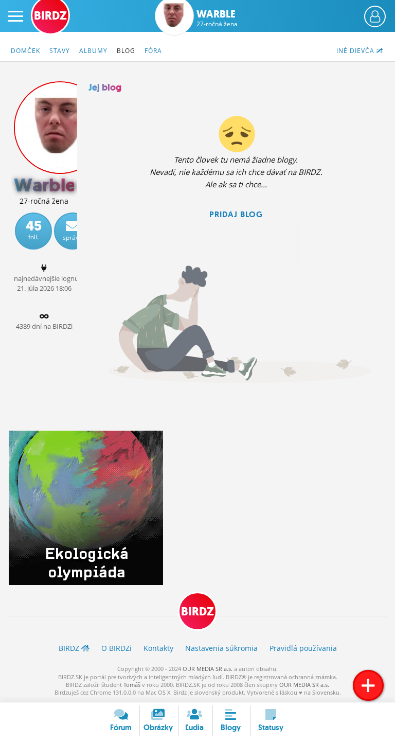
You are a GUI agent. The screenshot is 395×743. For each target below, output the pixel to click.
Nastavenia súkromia (221, 648)
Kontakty (158, 648)
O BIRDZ (116, 648)
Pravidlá (303, 648)
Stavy (59, 50)
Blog (126, 50)
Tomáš (131, 684)
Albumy (93, 50)
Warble (217, 18)
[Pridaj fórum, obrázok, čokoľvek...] (368, 685)
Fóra (153, 50)
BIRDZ (197, 612)
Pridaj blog (236, 214)
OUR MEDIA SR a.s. (207, 669)
